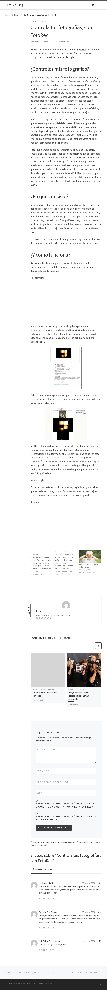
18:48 (99, 912)
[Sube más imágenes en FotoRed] (43, 563)
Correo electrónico (52, 782)
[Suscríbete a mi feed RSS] (101, 984)
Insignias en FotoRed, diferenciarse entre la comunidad (78, 696)
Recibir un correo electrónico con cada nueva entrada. (66, 818)
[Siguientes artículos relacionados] (98, 645)
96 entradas (43, 618)
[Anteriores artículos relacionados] (92, 645)
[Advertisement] (66, 301)
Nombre (43, 771)
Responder (47, 898)
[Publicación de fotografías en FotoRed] (67, 563)
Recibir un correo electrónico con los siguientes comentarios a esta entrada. (65, 805)
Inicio (7, 15)
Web (40, 793)
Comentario (46, 749)
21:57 (99, 941)
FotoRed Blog (19, 983)
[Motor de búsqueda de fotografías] (90, 556)
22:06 (99, 883)
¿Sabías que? (16, 15)
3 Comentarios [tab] (41, 869)
